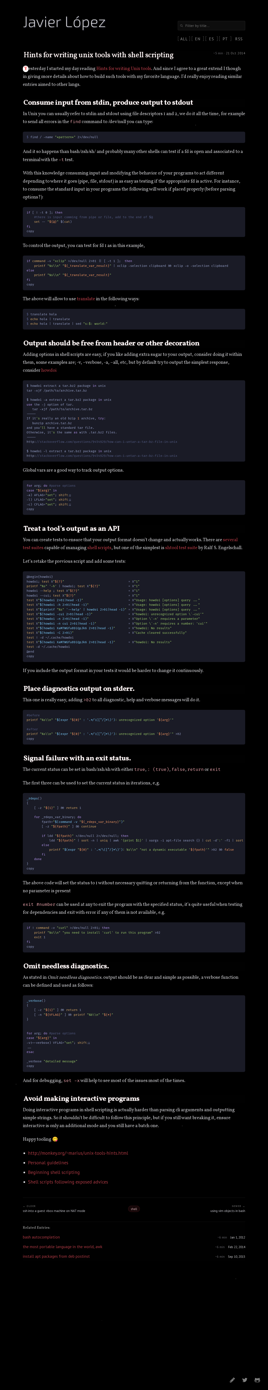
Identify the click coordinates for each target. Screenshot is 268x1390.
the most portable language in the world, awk (62, 1246)
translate (86, 299)
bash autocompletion (41, 1237)
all (184, 38)
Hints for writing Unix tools (123, 69)
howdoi (49, 370)
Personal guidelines (48, 1163)
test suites (33, 548)
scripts (104, 548)
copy (238, 135)
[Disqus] (134, 1317)
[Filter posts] (211, 25)
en (198, 38)
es (211, 38)
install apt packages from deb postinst (56, 1256)
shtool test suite (181, 548)
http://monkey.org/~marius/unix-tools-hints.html (78, 1153)
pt (225, 38)
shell (92, 548)
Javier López (64, 21)
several (230, 540)
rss (239, 38)
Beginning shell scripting (54, 1172)
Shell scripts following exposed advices (68, 1182)
